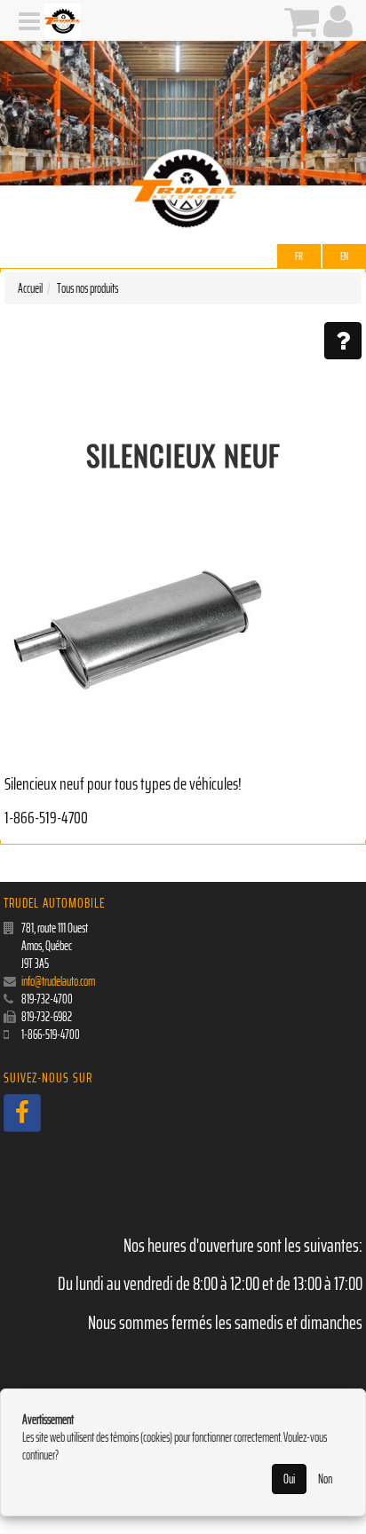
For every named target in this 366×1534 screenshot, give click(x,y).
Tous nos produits (87, 288)
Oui (289, 1479)
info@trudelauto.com (58, 981)
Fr (299, 256)
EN (344, 256)
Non (325, 1479)
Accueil (30, 288)
